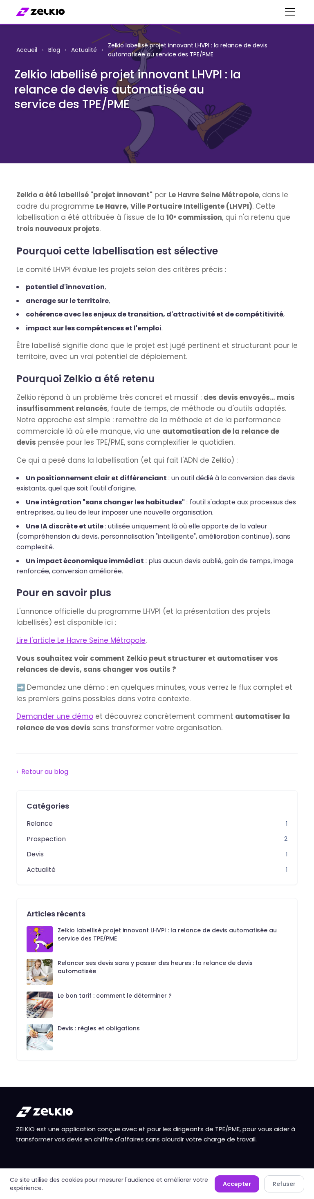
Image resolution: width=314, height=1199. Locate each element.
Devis (35, 854)
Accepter (237, 1184)
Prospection (46, 839)
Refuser (284, 1184)
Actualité (84, 50)
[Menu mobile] (290, 12)
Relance (40, 823)
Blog (54, 50)
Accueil (26, 50)
